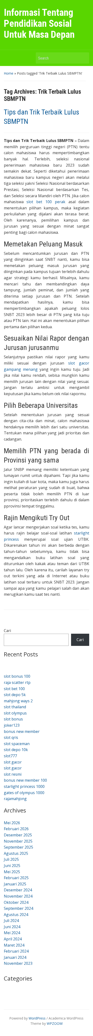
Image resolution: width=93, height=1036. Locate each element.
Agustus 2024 (16, 914)
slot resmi (12, 774)
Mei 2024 (12, 932)
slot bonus (13, 719)
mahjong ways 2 (18, 700)
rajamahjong (15, 798)
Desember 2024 (18, 890)
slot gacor (13, 762)
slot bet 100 (14, 688)
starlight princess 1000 (24, 786)
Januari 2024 (15, 957)
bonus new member (22, 731)
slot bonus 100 (17, 676)
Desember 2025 (18, 835)
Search (83, 58)
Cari (7, 630)
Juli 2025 (11, 859)
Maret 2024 (14, 945)
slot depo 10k (16, 749)
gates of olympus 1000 (24, 792)
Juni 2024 (12, 926)
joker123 (12, 725)
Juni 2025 (12, 865)
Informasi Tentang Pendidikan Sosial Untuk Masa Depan (39, 23)
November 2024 (18, 896)
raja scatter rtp (17, 682)
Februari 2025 (16, 877)
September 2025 (18, 847)
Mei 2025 (12, 871)
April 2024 (13, 939)
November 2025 (18, 841)
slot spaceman (17, 743)
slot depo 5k (15, 694)
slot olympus (15, 713)
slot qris (11, 737)
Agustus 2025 (16, 853)
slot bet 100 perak (45, 201)
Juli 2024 (11, 920)
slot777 (10, 755)
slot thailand (15, 706)
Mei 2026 (12, 822)
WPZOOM (54, 1023)
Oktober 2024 (16, 902)
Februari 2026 (16, 828)
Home (8, 73)
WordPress (37, 1018)
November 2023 (18, 963)
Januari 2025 (15, 884)
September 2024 (18, 908)
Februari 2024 (16, 951)
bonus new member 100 (25, 780)
